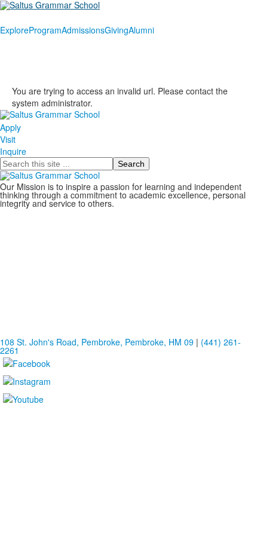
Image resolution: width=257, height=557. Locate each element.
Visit (8, 139)
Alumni (141, 30)
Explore (14, 30)
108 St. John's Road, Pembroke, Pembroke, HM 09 (97, 342)
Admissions (83, 30)
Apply (10, 127)
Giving (116, 30)
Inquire (13, 151)
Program (45, 30)
